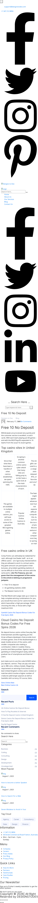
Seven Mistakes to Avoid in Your (13, 809)
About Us (7, 197)
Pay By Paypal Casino (9, 724)
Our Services (9, 199)
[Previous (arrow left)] (1, 902)
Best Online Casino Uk (9, 685)
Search (4, 689)
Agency (6, 819)
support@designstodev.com (15, 7)
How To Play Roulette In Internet (13, 711)
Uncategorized (7, 766)
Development (6, 763)
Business (4, 749)
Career (16, 819)
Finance (25, 824)
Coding (4, 752)
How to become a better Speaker (14, 783)
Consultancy (29, 819)
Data (5, 824)
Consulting (5, 756)
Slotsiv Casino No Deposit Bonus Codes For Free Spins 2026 (17, 719)
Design (4, 759)
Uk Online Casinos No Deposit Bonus (15, 708)
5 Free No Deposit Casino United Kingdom (17, 715)
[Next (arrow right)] (3, 902)
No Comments (26, 421)
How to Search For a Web (11, 796)
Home (6, 194)
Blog (6, 202)
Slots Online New (7, 683)
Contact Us (8, 204)
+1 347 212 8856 (7, 11)
